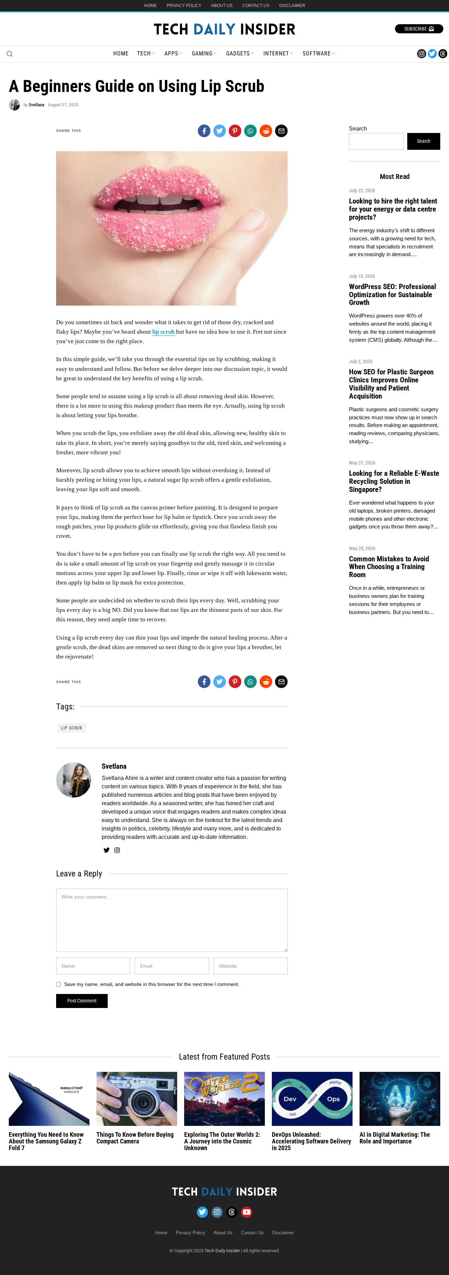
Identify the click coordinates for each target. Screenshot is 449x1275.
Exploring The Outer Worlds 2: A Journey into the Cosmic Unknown (222, 1141)
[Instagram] (421, 53)
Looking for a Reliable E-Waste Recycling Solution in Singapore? (394, 481)
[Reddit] (266, 131)
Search (358, 129)
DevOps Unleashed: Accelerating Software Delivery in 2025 (311, 1141)
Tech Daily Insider (222, 1250)
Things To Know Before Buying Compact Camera (135, 1138)
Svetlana (36, 104)
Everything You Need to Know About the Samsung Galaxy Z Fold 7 (46, 1141)
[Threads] (442, 53)
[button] (9, 53)
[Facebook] (204, 131)
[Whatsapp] (250, 131)
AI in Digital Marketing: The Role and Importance (395, 1138)
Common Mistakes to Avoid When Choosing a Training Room (389, 567)
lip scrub (71, 728)
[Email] (281, 131)
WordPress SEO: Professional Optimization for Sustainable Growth (392, 294)
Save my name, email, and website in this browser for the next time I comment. (151, 984)
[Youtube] (246, 1212)
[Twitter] (432, 53)
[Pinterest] (235, 131)
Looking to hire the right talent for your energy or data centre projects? (393, 209)
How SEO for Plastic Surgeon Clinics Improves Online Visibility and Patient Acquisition (391, 384)
